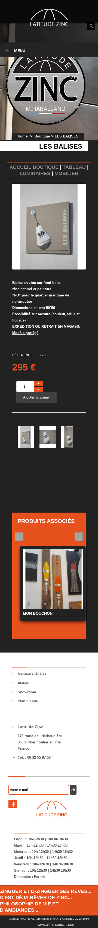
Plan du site (28, 701)
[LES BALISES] (26, 447)
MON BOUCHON (38, 613)
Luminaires (35, 173)
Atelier (23, 683)
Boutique (42, 136)
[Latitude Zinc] (49, 18)
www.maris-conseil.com (56, 924)
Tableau (74, 167)
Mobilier (66, 173)
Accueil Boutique (34, 167)
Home (22, 136)
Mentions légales (32, 674)
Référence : (23, 355)
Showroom (27, 692)
